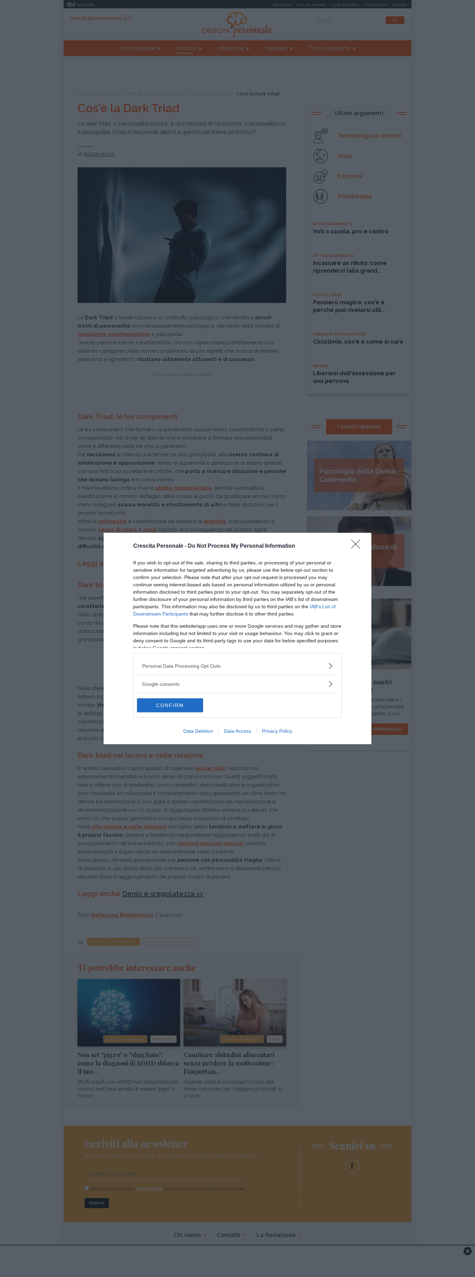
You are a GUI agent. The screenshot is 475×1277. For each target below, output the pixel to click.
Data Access (237, 731)
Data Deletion (198, 731)
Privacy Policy (277, 731)
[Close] (357, 546)
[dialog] (237, 638)
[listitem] (237, 665)
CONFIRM (170, 705)
